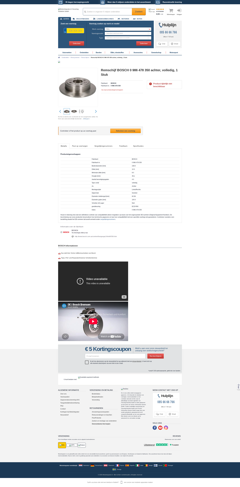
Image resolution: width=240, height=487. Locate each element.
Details (64, 146)
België (151, 465)
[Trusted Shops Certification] (152, 11)
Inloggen (179, 14)
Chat (161, 43)
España (132, 465)
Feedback (123, 146)
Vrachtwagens (82, 19)
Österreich (111, 465)
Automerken (67, 52)
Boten (139, 19)
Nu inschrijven (155, 356)
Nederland (86, 465)
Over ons (63, 394)
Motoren (125, 19)
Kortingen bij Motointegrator (69, 412)
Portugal (170, 465)
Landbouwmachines (105, 19)
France (122, 465)
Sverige (119, 469)
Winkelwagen (171, 14)
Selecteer (76, 43)
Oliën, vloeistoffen (117, 52)
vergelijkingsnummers (107, 219)
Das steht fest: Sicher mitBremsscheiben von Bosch (78, 253)
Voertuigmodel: (98, 33)
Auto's (66, 19)
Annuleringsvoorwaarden (100, 412)
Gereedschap (156, 52)
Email (174, 43)
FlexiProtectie (96, 418)
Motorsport (174, 52)
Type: (101, 38)
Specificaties (138, 146)
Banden (99, 52)
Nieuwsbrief (64, 415)
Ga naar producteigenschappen (112, 90)
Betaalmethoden (97, 397)
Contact (63, 409)
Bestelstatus (96, 394)
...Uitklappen (86, 118)
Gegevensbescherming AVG (70, 400)
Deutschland (98, 465)
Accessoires (138, 52)
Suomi (160, 465)
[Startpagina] (59, 57)
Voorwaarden (65, 397)
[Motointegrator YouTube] (160, 428)
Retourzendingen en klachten (102, 415)
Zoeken (138, 11)
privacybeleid (136, 361)
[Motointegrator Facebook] (155, 428)
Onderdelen (84, 52)
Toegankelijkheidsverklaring (70, 403)
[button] (128, 29)
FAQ (61, 406)
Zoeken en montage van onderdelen (104, 421)
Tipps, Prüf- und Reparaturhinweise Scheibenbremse (79, 258)
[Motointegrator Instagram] (166, 428)
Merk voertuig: (98, 29)
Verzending (96, 400)
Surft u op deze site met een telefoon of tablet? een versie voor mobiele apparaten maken (120, 482)
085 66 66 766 (168, 32)
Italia (141, 465)
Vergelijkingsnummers (103, 146)
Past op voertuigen (80, 146)
